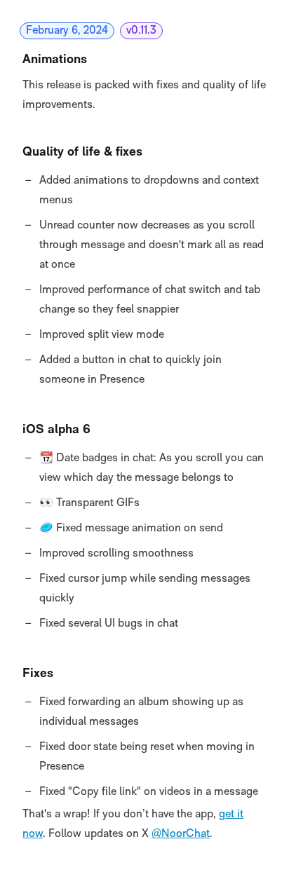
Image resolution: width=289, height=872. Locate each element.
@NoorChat (181, 834)
